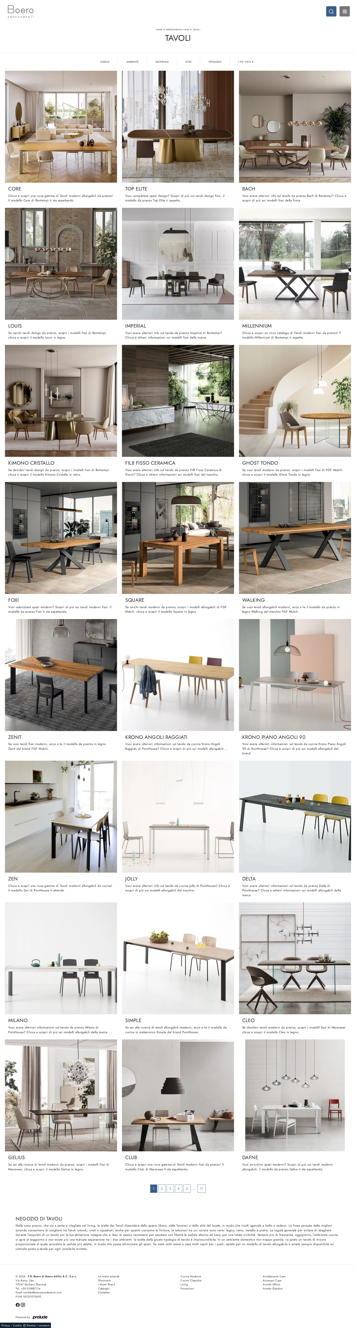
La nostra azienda (108, 1276)
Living (184, 1284)
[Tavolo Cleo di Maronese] (295, 958)
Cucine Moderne (190, 1276)
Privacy (5, 1325)
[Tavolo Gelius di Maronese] (61, 1095)
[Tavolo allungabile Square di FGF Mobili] (178, 538)
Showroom (104, 1280)
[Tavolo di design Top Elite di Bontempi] (178, 127)
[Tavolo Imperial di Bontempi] (178, 264)
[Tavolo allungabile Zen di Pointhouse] (61, 817)
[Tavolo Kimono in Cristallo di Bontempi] (61, 401)
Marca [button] (105, 62)
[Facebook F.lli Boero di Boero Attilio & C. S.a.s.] (18, 1305)
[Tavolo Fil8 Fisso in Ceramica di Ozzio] (178, 401)
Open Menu (345, 11)
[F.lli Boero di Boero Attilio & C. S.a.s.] (20, 11)
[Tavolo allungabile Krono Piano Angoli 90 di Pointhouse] (295, 675)
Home (159, 29)
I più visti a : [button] (246, 62)
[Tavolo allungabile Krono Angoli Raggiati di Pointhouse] (178, 675)
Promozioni (187, 1288)
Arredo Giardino (273, 1288)
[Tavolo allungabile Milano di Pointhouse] (61, 958)
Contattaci (104, 1292)
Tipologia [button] (215, 62)
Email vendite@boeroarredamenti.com (39, 1292)
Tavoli (196, 29)
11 (201, 1188)
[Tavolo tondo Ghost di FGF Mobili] (295, 401)
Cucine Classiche (190, 1280)
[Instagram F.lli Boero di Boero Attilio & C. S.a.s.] (23, 1305)
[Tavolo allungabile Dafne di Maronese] (295, 1095)
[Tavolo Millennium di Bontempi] (295, 264)
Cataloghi (104, 1288)
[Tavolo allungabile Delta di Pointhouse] (295, 817)
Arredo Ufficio (271, 1284)
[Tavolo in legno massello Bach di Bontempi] (295, 127)
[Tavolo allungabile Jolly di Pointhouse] (178, 817)
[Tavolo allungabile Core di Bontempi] (61, 127)
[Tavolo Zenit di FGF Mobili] (61, 675)
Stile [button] (188, 62)
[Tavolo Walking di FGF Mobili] (295, 538)
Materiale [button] (162, 62)
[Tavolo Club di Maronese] (178, 1095)
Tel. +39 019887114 (28, 1288)
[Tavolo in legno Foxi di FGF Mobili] (61, 538)
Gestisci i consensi (38, 1325)
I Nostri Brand (106, 1284)
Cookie (17, 1325)
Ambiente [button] (132, 62)
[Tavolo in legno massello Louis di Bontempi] (61, 264)
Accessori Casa (272, 1280)
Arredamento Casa (177, 29)
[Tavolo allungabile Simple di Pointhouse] (178, 958)
